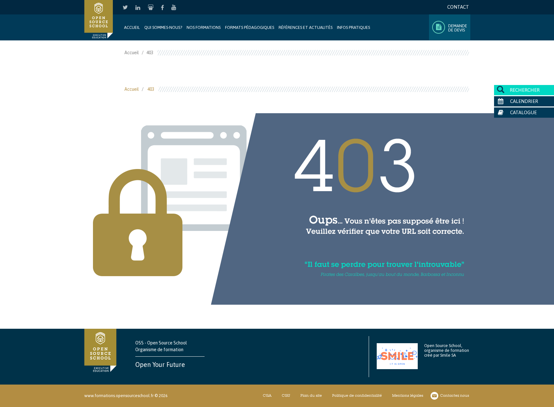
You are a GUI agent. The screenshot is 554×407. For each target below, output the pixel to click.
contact (458, 7)
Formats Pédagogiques (249, 27)
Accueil (132, 27)
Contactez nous (454, 395)
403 (150, 89)
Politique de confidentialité (357, 395)
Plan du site (311, 395)
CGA (267, 395)
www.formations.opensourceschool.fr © (121, 395)
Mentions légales (407, 395)
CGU (286, 395)
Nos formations (204, 27)
